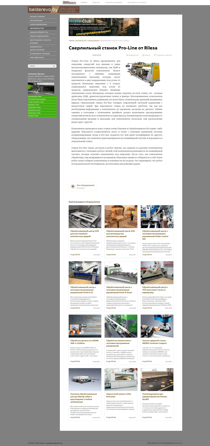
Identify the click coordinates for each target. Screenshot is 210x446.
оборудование (93, 41)
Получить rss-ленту (137, 2)
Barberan (39, 76)
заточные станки (33, 115)
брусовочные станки (34, 110)
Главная (83, 2)
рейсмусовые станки (34, 113)
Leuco (39, 79)
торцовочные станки (34, 107)
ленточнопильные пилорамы (37, 99)
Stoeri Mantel (48, 79)
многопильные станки (35, 96)
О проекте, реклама (113, 2)
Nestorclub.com (177, 443)
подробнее (75, 254)
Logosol (31, 76)
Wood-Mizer (33, 81)
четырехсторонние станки (36, 102)
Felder (46, 76)
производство (81, 41)
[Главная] (69, 2)
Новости (96, 2)
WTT (40, 81)
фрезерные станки (33, 104)
